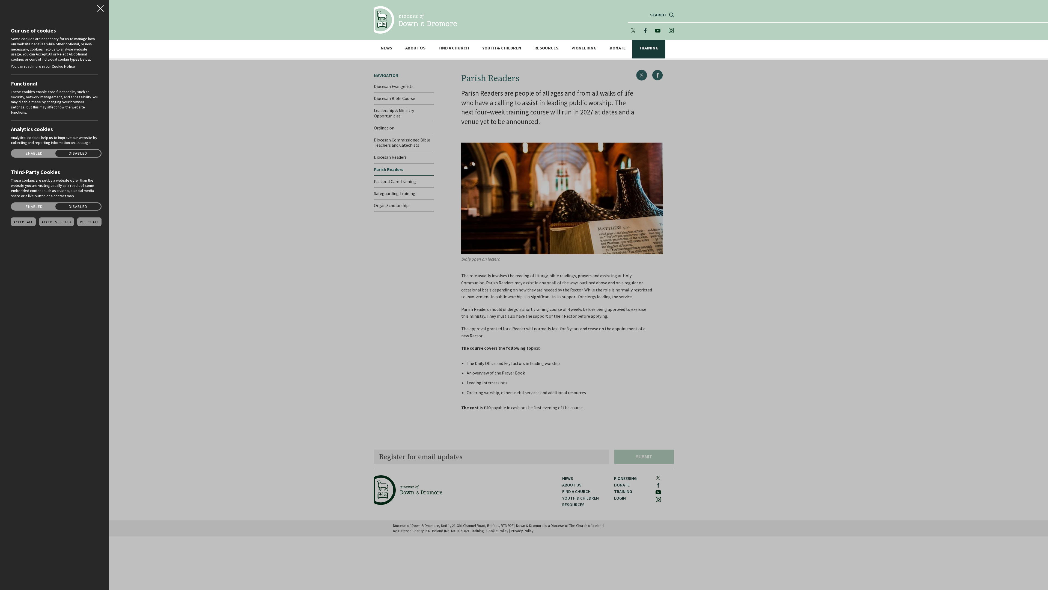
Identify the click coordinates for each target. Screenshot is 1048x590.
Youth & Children (501, 48)
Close (100, 6)
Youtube (657, 31)
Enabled (34, 153)
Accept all (23, 222)
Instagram (671, 30)
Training (649, 48)
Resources (546, 48)
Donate (618, 48)
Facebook (645, 30)
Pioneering (584, 48)
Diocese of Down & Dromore (415, 20)
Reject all (89, 222)
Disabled (78, 153)
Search (658, 15)
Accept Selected (56, 222)
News (386, 48)
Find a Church (454, 48)
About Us (415, 48)
